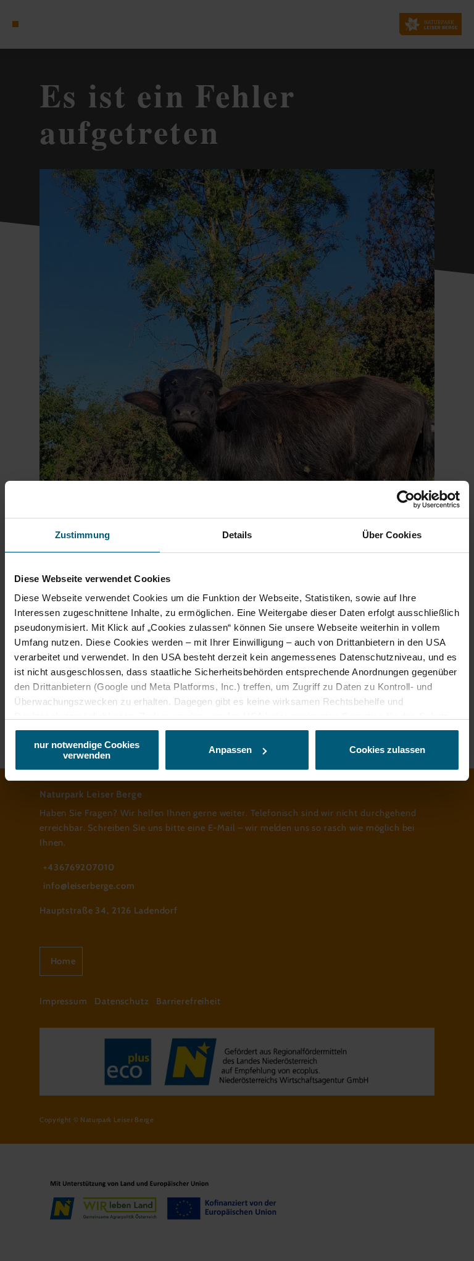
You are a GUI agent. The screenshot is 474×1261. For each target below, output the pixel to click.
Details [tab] (237, 535)
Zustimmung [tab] (82, 535)
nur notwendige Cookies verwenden (86, 749)
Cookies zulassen (387, 749)
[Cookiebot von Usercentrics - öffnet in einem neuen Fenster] (406, 499)
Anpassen (230, 749)
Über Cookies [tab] (392, 535)
